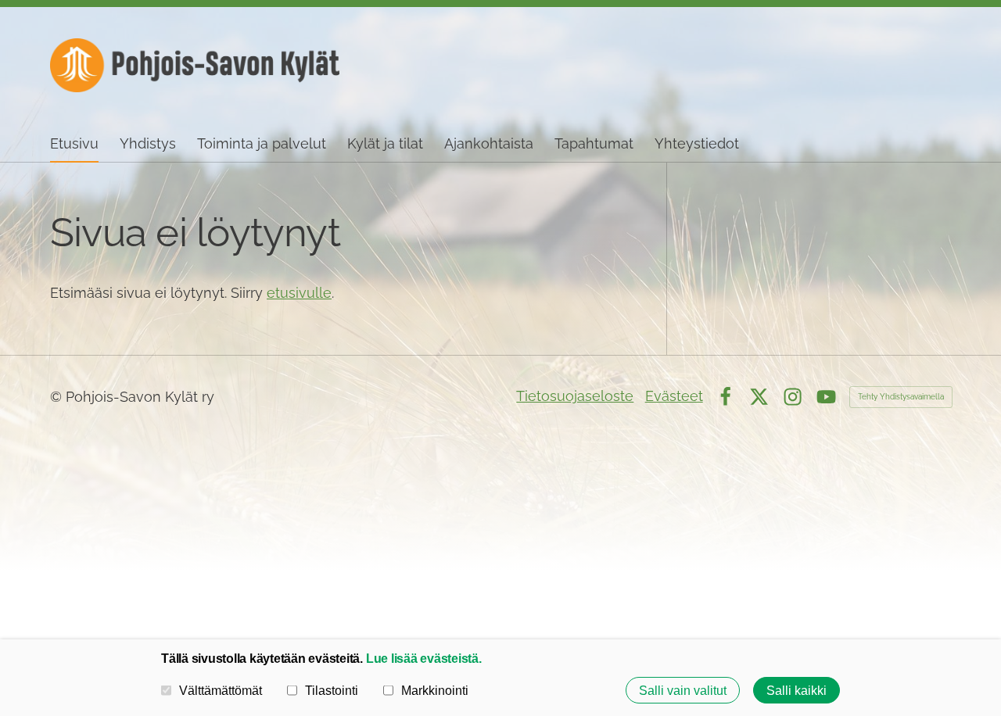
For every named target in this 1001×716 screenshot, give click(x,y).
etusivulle (299, 293)
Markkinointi (434, 690)
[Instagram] (792, 396)
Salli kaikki (796, 690)
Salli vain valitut (683, 690)
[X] (759, 396)
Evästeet (674, 396)
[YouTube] (826, 396)
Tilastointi (331, 690)
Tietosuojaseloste (574, 396)
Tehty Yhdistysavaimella (901, 396)
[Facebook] (725, 396)
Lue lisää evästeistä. (424, 658)
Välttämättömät (220, 690)
